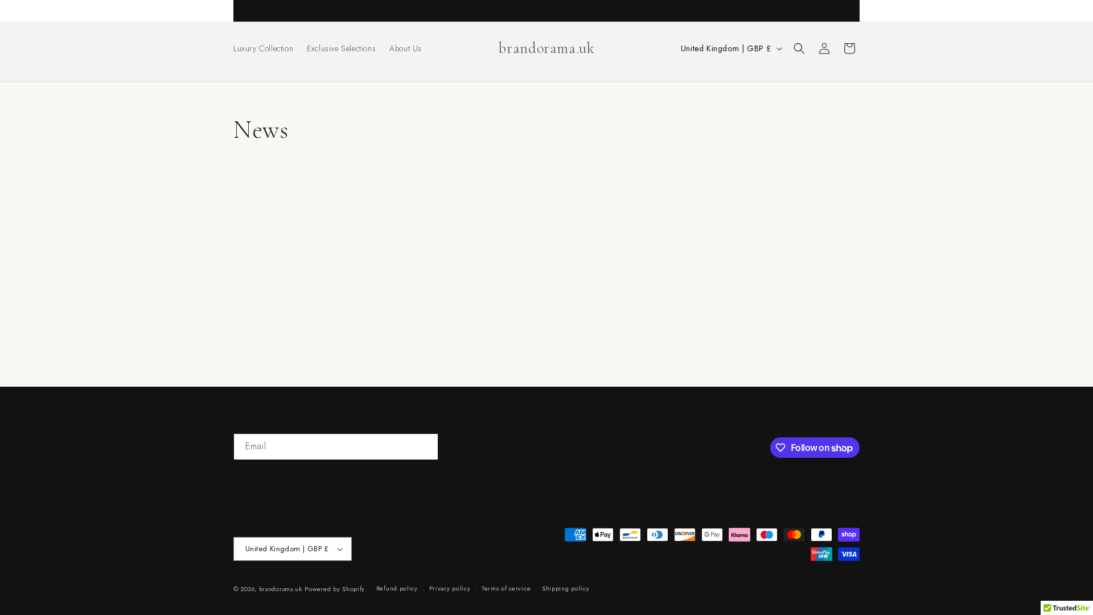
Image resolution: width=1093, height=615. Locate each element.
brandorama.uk (280, 588)
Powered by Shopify (335, 588)
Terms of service (506, 588)
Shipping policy (566, 588)
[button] (799, 48)
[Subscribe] (425, 446)
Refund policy (397, 588)
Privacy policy (450, 588)
